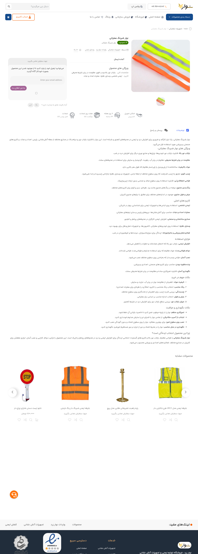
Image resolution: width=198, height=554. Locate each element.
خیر (30, 105)
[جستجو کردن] (9, 6)
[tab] (182, 130)
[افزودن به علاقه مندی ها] (165, 419)
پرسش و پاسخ (156, 130)
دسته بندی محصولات (181, 17)
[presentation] (185, 392)
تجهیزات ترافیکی (175, 29)
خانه (186, 29)
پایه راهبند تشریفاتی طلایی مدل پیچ (122, 408)
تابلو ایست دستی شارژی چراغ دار (27, 408)
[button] (8, 17)
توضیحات (180, 130)
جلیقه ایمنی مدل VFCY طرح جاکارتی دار (170, 408)
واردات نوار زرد (101, 49)
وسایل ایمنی (89, 49)
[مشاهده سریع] (176, 419)
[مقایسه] (170, 419)
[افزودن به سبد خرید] (37, 419)
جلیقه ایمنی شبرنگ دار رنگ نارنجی (75, 408)
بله (36, 105)
